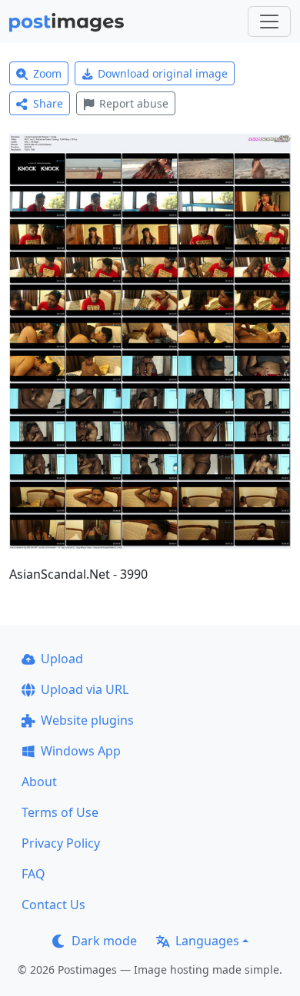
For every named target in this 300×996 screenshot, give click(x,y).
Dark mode (104, 940)
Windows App (81, 750)
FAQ (33, 873)
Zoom (47, 73)
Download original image (163, 73)
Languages (207, 940)
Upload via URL (84, 689)
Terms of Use (60, 812)
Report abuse (133, 103)
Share (48, 103)
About (39, 781)
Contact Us (53, 904)
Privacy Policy (61, 843)
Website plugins (87, 720)
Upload (62, 658)
